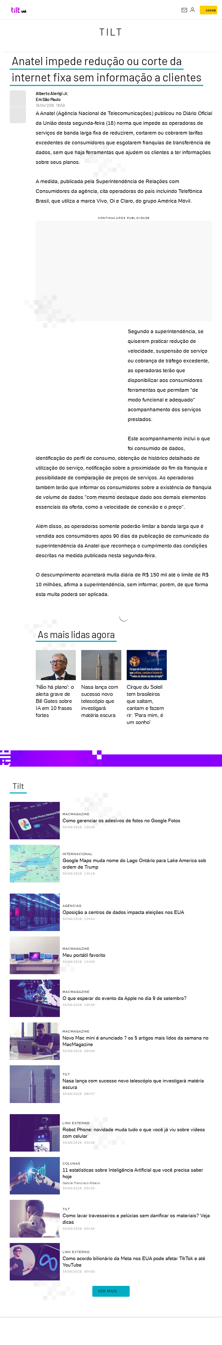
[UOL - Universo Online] (24, 11)
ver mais (107, 1291)
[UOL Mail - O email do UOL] (184, 10)
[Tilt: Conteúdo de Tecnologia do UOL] (15, 10)
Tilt (111, 31)
